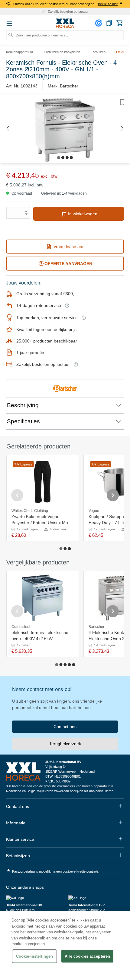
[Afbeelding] (58, 157)
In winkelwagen (82, 213)
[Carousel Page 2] (65, 548)
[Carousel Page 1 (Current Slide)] (60, 548)
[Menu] (9, 24)
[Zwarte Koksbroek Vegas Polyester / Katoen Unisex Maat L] (42, 482)
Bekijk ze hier (108, 4)
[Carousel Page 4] (69, 664)
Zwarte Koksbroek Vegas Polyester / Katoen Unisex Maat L (41, 520)
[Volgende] (122, 128)
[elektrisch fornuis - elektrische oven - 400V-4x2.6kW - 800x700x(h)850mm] (42, 598)
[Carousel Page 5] (73, 664)
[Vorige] (7, 128)
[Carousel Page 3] (69, 548)
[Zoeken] (11, 35)
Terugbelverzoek (65, 743)
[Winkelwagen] (119, 23)
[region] (65, 944)
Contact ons (65, 726)
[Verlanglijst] (109, 23)
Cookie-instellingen (34, 956)
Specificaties (23, 421)
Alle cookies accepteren (87, 956)
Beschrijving (23, 405)
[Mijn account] (99, 23)
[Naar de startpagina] (65, 23)
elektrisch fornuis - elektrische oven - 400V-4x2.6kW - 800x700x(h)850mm (39, 636)
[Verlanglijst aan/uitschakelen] (122, 102)
